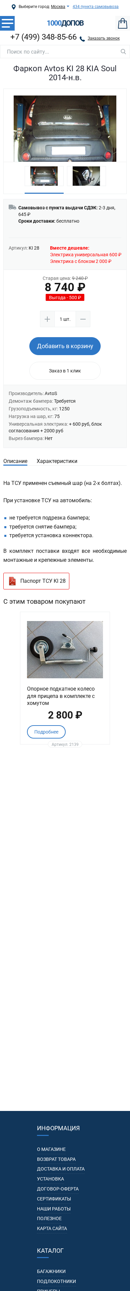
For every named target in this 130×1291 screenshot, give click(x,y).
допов (65, 23)
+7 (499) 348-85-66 (43, 37)
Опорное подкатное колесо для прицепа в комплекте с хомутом (61, 696)
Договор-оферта (58, 1188)
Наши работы (54, 1208)
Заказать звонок (104, 38)
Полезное (49, 1218)
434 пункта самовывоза (96, 6)
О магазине (51, 1149)
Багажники (51, 1271)
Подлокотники (56, 1281)
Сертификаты (54, 1198)
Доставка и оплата (61, 1169)
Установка (50, 1179)
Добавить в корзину (65, 345)
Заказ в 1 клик (65, 370)
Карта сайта (52, 1228)
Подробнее (46, 732)
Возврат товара (56, 1159)
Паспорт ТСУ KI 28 (43, 581)
